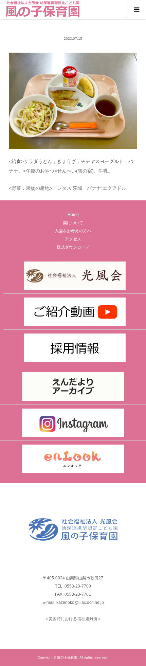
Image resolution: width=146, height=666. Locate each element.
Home (73, 214)
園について (73, 222)
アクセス (73, 239)
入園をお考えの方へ (73, 231)
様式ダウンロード (73, 247)
